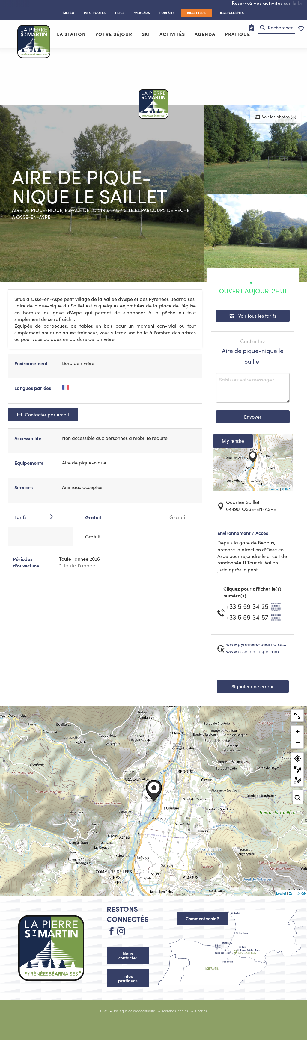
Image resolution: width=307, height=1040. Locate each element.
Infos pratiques (128, 978)
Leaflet (274, 489)
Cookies (201, 1011)
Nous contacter (127, 955)
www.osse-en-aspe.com (252, 651)
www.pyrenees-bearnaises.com (260, 644)
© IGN (286, 489)
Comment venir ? (202, 918)
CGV (103, 1011)
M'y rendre (233, 440)
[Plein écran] (297, 715)
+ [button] (298, 731)
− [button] (298, 742)
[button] (276, 28)
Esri (291, 893)
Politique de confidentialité (134, 1011)
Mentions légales (175, 1011)
